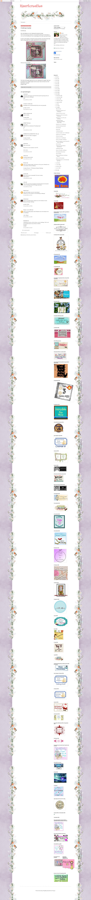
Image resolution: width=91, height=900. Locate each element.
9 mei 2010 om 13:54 (27, 169)
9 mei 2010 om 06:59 (27, 119)
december (58, 95)
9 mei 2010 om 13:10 (27, 151)
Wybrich (25, 190)
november (58, 97)
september (58, 100)
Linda (62, 33)
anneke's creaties (27, 103)
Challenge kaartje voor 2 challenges (61, 111)
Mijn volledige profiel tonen (59, 45)
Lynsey (24, 173)
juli (57, 103)
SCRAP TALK (26, 123)
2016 (56, 83)
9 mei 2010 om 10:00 (27, 130)
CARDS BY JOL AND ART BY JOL (30, 133)
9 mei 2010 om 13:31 (27, 158)
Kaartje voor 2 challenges (61, 124)
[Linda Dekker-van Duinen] (55, 53)
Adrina (24, 155)
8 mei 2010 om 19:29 (27, 99)
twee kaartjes (58, 153)
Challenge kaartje (59, 148)
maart (57, 164)
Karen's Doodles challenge (61, 139)
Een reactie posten (26, 230)
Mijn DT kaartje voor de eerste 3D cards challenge (62, 142)
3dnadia (25, 199)
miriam (24, 143)
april (57, 162)
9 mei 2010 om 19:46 (27, 178)
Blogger (53, 890)
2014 (56, 87)
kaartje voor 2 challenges (61, 134)
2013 (56, 88)
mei (57, 107)
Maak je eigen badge (57, 54)
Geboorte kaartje (59, 136)
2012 (56, 90)
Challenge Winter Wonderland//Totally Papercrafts (60, 121)
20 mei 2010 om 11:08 (27, 216)
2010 (56, 93)
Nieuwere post (24, 232)
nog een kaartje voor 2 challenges (62, 132)
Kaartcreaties (31, 6)
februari (58, 166)
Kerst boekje (58, 144)
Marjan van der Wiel (27, 209)
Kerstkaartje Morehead (60, 151)
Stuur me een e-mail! (58, 59)
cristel (24, 94)
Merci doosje (58, 108)
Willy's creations (26, 113)
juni (57, 105)
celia (24, 182)
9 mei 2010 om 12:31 (27, 139)
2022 (56, 76)
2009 (56, 170)
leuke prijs (58, 129)
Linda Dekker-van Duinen (58, 51)
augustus (58, 102)
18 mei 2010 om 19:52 (27, 205)
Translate (63, 28)
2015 (56, 85)
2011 (56, 92)
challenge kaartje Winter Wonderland (60, 146)
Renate (24, 162)
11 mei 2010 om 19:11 (27, 195)
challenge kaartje (59, 131)
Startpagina (23, 22)
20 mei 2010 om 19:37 (27, 227)
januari (57, 167)
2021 (56, 78)
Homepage (36, 232)
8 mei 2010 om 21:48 (27, 109)
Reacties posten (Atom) (31, 234)
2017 (56, 82)
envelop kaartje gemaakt (61, 125)
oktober (57, 98)
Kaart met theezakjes (60, 158)
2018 (56, 80)
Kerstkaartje (58, 127)
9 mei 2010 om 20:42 (27, 186)
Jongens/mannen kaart (60, 113)
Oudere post (48, 232)
